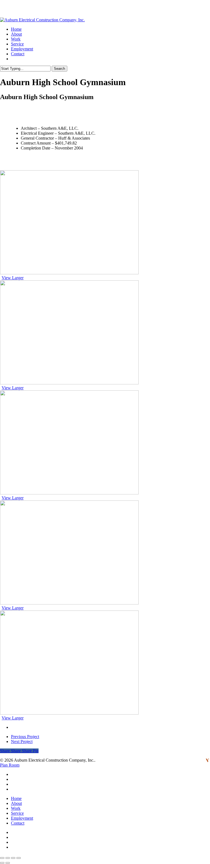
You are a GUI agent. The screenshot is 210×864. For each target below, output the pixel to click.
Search (59, 69)
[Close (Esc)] (2, 858)
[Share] (7, 858)
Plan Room (9, 765)
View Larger (13, 277)
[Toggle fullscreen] (13, 858)
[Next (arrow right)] (7, 863)
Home (16, 798)
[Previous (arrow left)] (2, 863)
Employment (22, 818)
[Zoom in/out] (18, 858)
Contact (17, 823)
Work (16, 808)
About (16, 803)
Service (17, 813)
